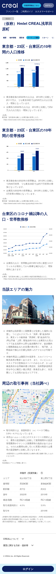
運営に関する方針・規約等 (15, 545)
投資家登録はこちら (31, 5)
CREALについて (11, 538)
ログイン (48, 5)
